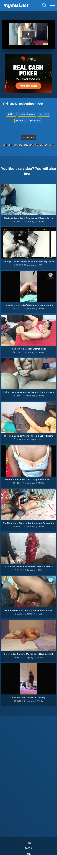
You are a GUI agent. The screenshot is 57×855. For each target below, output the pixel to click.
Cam (12, 114)
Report (22, 120)
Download (29, 137)
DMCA (28, 848)
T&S (28, 842)
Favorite (36, 120)
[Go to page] (52, 5)
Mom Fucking (28, 114)
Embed (45, 114)
